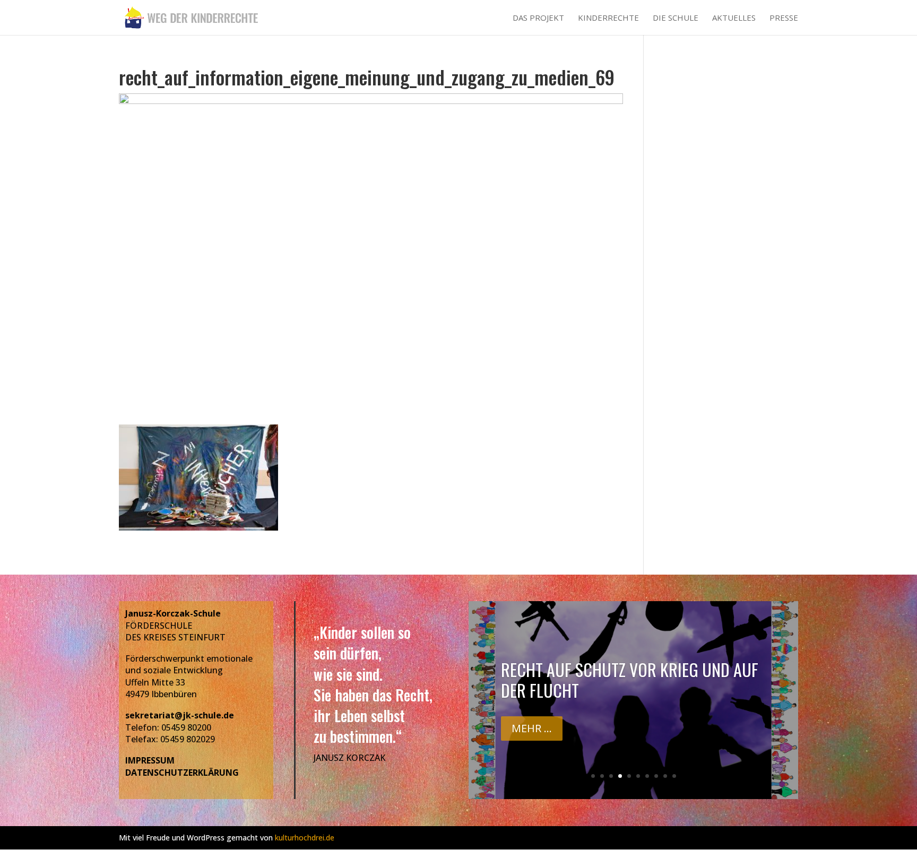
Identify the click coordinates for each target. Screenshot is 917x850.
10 (674, 776)
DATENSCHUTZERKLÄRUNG (182, 772)
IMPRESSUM (150, 760)
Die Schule (675, 18)
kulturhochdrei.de (304, 837)
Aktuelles (734, 18)
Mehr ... (532, 735)
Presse (783, 18)
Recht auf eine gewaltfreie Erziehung (633, 697)
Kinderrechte (608, 18)
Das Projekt (538, 18)
